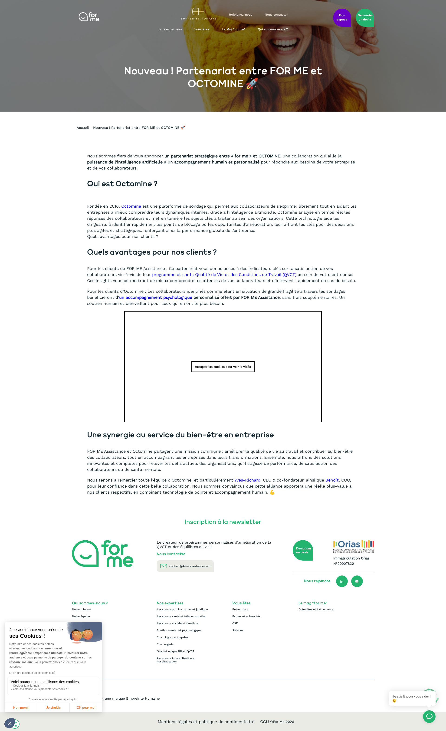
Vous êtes (201, 29)
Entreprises (240, 609)
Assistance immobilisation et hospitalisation (176, 660)
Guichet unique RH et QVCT (175, 651)
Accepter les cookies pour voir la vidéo (223, 367)
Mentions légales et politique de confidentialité (206, 721)
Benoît (332, 480)
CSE (235, 623)
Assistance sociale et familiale (177, 623)
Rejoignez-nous (240, 14)
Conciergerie (165, 644)
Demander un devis (304, 550)
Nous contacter (276, 14)
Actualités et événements (315, 609)
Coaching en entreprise (172, 637)
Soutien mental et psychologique (179, 630)
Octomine (131, 206)
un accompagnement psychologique (156, 297)
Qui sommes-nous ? (273, 29)
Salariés (237, 630)
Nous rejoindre (317, 581)
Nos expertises (170, 29)
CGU (264, 721)
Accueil (83, 128)
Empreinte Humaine (143, 698)
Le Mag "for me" (233, 29)
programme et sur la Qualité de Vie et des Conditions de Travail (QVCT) (224, 274)
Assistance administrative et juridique (182, 609)
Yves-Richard (246, 480)
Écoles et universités (246, 616)
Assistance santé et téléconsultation (181, 616)
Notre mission (81, 609)
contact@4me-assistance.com (189, 566)
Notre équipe (81, 616)
